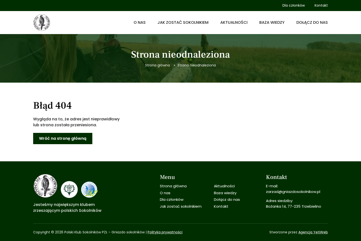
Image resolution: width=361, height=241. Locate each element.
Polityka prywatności (165, 232)
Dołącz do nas (312, 22)
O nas (140, 22)
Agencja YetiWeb (313, 232)
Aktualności (234, 22)
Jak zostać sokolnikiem (182, 22)
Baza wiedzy (272, 22)
